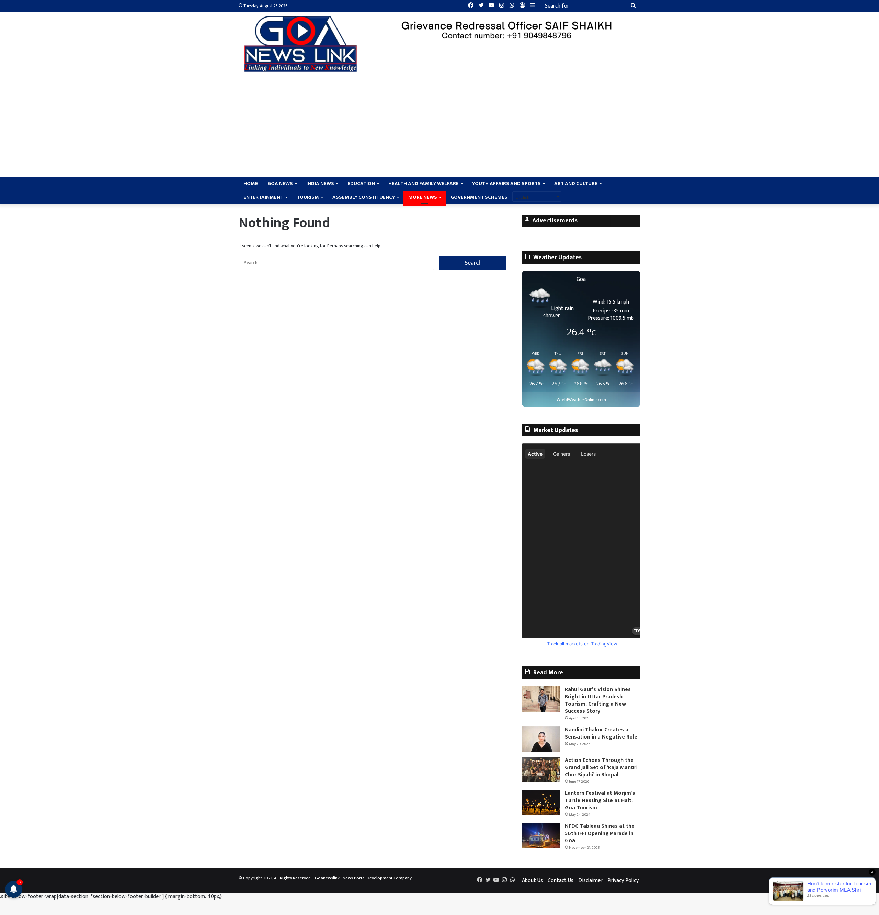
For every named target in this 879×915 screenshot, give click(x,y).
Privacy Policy (623, 880)
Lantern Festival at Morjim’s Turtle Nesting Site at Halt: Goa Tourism (600, 800)
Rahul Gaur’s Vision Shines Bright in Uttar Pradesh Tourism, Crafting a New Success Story (598, 700)
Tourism (308, 197)
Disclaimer (590, 880)
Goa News (280, 183)
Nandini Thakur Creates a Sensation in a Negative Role (602, 733)
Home (250, 183)
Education (361, 183)
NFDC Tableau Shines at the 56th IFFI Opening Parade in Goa (600, 833)
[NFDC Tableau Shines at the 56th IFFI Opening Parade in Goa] (541, 835)
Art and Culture (575, 183)
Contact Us (560, 880)
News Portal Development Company (377, 878)
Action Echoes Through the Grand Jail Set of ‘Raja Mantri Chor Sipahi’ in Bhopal (601, 767)
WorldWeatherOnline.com (581, 399)
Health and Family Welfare (423, 183)
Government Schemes (478, 197)
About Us (532, 880)
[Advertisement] (439, 125)
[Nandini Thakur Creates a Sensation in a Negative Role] (541, 739)
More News (422, 197)
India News (320, 183)
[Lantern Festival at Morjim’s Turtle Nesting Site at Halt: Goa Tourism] (541, 802)
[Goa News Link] (302, 44)
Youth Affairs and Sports (506, 183)
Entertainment (263, 197)
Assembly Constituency (363, 197)
